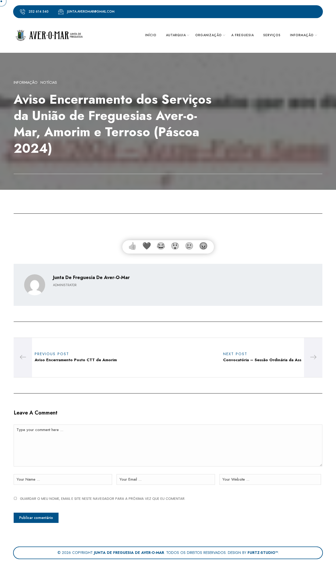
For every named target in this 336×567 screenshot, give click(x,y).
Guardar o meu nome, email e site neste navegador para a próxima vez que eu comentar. (102, 498)
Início (150, 35)
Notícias (48, 82)
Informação (26, 82)
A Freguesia (242, 35)
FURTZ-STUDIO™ (263, 552)
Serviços (272, 35)
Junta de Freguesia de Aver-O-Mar (91, 277)
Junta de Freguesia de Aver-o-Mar (129, 552)
